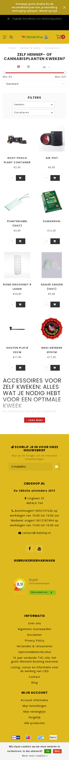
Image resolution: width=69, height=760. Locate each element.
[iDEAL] (28, 737)
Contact (34, 677)
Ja (47, 751)
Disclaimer (34, 635)
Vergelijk (35, 717)
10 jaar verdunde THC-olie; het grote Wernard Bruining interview (34, 659)
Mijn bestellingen (34, 706)
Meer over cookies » (35, 755)
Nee (57, 751)
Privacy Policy (34, 640)
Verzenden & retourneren (35, 646)
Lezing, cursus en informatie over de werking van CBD (34, 669)
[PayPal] (53, 737)
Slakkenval (52, 221)
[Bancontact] (41, 737)
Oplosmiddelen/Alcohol (34, 652)
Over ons (34, 623)
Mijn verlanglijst (34, 711)
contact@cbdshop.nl (36, 533)
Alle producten (34, 723)
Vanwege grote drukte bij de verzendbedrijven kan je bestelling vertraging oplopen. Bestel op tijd (35, 7)
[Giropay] (16, 737)
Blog (34, 682)
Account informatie (34, 700)
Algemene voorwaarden (34, 629)
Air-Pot (52, 158)
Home (12, 47)
